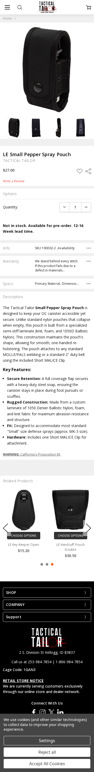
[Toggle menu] (7, 7)
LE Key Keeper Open (23, 544)
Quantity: (10, 207)
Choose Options (23, 535)
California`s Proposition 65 (31, 454)
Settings (47, 740)
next (88, 528)
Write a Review (13, 181)
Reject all (47, 752)
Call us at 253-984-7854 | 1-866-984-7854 (47, 661)
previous (5, 528)
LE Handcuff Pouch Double (70, 547)
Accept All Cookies (47, 764)
